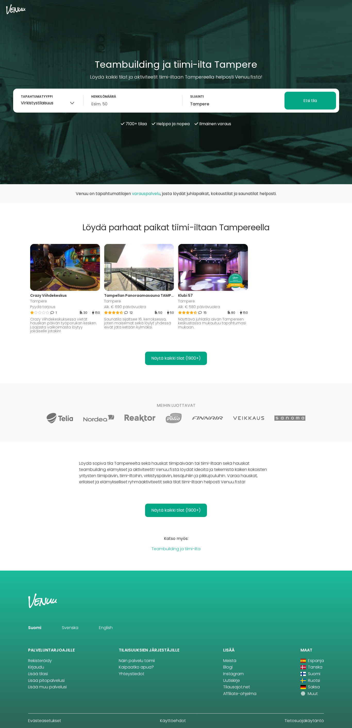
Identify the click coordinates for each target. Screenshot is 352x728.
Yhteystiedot (131, 674)
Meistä (229, 661)
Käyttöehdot (173, 721)
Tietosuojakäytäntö (304, 721)
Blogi (228, 667)
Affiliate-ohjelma (239, 694)
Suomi (34, 628)
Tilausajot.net (236, 687)
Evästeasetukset (44, 721)
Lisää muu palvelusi (47, 687)
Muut (312, 694)
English (106, 628)
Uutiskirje (231, 680)
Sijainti (197, 96)
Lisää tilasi (38, 674)
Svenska (70, 628)
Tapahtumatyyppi (37, 96)
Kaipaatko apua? (136, 667)
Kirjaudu (36, 667)
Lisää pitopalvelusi (46, 680)
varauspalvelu (146, 194)
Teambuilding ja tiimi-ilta (176, 549)
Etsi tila (310, 101)
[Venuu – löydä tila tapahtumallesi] (16, 9)
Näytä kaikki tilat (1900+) (176, 358)
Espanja (315, 661)
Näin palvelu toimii (137, 661)
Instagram (233, 674)
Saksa (313, 687)
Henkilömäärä (103, 96)
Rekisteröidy (40, 661)
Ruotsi (313, 680)
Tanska (314, 667)
